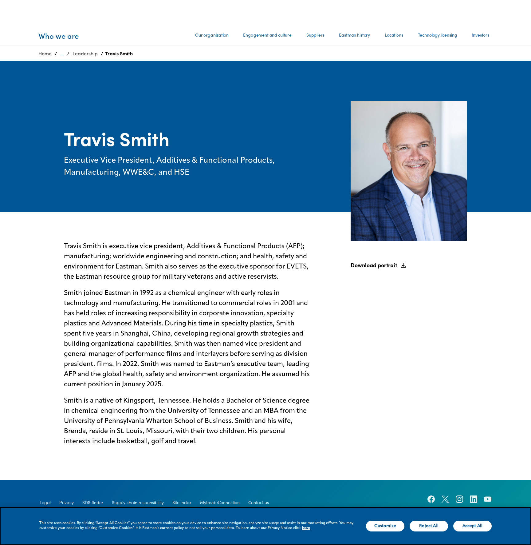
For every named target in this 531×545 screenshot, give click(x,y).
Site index (181, 502)
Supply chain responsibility (138, 502)
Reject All (428, 526)
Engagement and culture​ (267, 35)
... (62, 53)
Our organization (211, 35)
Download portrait (374, 265)
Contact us (258, 502)
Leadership (85, 53)
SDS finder (92, 502)
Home (45, 53)
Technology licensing (437, 35)
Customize (385, 526)
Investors (480, 35)
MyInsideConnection (220, 502)
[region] (265, 526)
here (306, 528)
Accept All (472, 526)
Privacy (66, 502)
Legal (45, 502)
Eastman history (354, 35)
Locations (394, 35)
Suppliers (315, 35)
